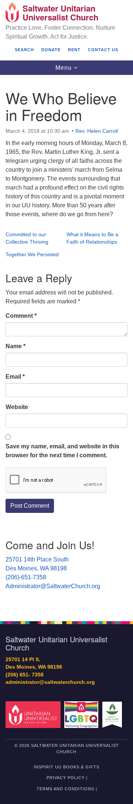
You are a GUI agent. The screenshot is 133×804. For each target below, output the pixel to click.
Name (15, 346)
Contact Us (103, 49)
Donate (51, 49)
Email (15, 376)
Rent (74, 49)
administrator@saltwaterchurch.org (50, 682)
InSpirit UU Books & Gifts (66, 767)
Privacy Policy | (67, 777)
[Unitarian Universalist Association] (34, 714)
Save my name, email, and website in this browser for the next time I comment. (62, 450)
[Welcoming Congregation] (82, 714)
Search (24, 49)
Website (17, 407)
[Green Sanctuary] (113, 714)
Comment (21, 316)
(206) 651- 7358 (25, 675)
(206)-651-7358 (26, 577)
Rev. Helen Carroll (96, 131)
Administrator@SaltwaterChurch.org (53, 586)
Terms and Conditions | (67, 789)
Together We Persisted (32, 254)
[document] (66, 344)
